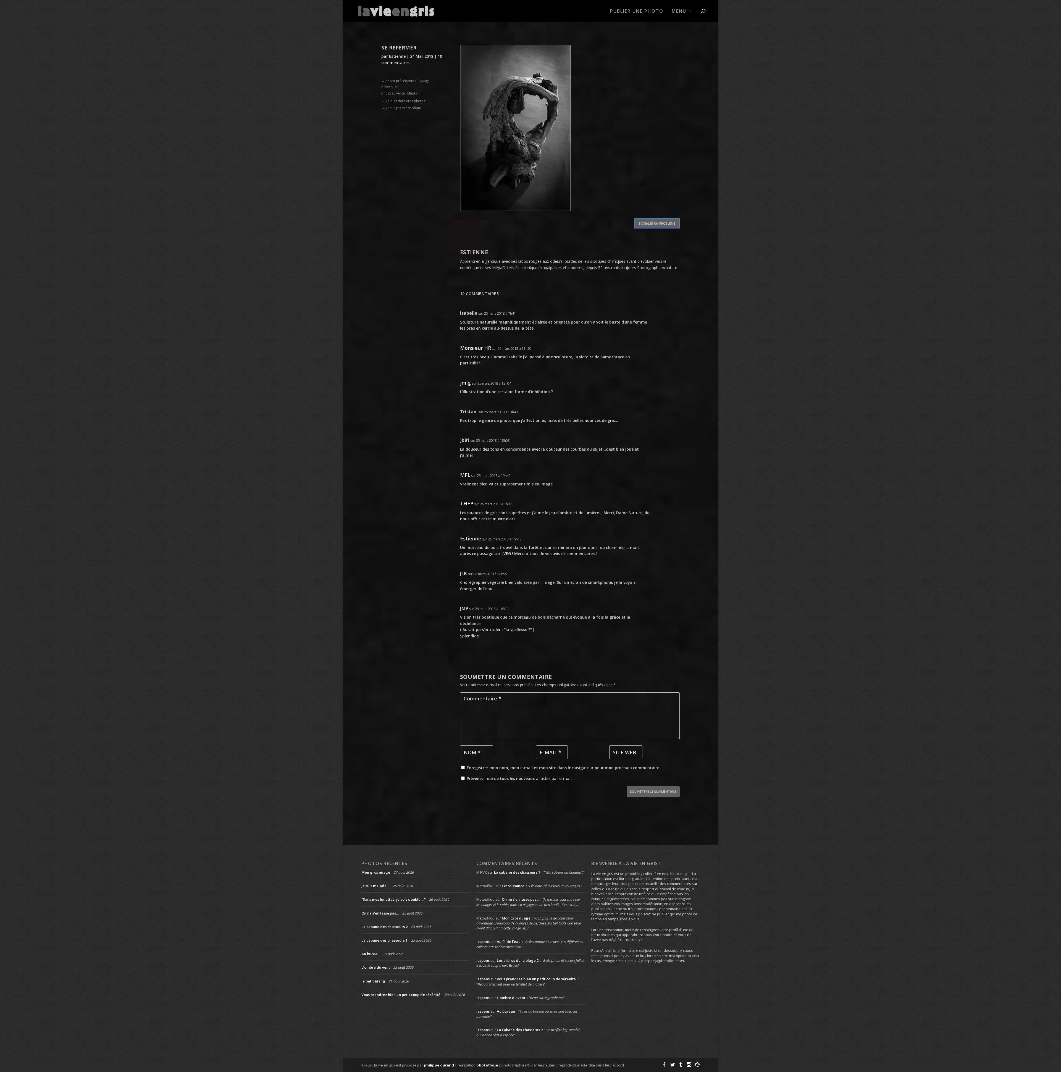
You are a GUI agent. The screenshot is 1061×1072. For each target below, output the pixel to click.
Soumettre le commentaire (653, 791)
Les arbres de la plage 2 (518, 960)
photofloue (487, 1065)
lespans (483, 941)
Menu (679, 11)
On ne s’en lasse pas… (380, 913)
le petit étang (373, 981)
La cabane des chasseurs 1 (384, 940)
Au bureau (370, 953)
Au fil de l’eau (509, 941)
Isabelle (468, 313)
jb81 (464, 440)
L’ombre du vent (375, 967)
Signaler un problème (657, 223)
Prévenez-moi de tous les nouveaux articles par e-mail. (520, 778)
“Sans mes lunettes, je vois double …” (393, 899)
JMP (464, 608)
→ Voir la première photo (401, 108)
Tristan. (468, 412)
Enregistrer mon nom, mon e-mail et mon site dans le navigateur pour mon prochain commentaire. (563, 767)
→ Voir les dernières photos (403, 101)
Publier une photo (636, 11)
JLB (463, 574)
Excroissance (513, 885)
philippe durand (439, 1065)
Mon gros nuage (375, 872)
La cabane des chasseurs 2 (384, 926)
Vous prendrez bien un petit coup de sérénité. (401, 994)
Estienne (397, 56)
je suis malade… (375, 885)
